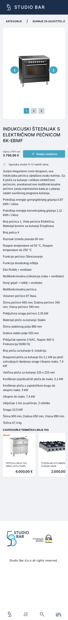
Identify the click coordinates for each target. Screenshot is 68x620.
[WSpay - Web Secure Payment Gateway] (42, 538)
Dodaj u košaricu (46, 154)
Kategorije (14, 21)
